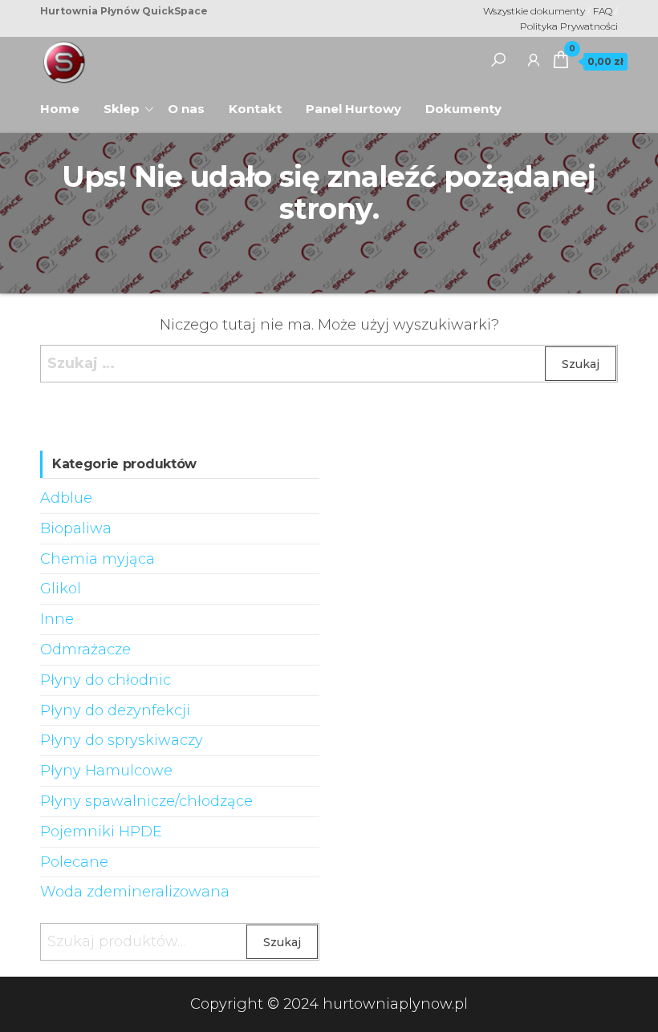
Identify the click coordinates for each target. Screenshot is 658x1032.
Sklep (122, 108)
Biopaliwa (76, 528)
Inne (57, 619)
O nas (192, 103)
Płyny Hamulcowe (106, 770)
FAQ (604, 11)
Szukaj (282, 942)
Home (65, 103)
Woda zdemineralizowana (134, 891)
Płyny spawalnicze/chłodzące (146, 801)
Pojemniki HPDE (101, 831)
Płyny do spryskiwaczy (121, 740)
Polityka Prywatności (569, 26)
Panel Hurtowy (353, 108)
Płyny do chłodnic (105, 680)
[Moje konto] (533, 59)
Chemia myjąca (97, 559)
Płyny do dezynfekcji (115, 710)
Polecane (74, 862)
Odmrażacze (85, 649)
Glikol (60, 588)
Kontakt (255, 108)
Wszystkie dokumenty (534, 11)
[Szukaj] (498, 59)
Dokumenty (463, 108)
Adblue (66, 498)
